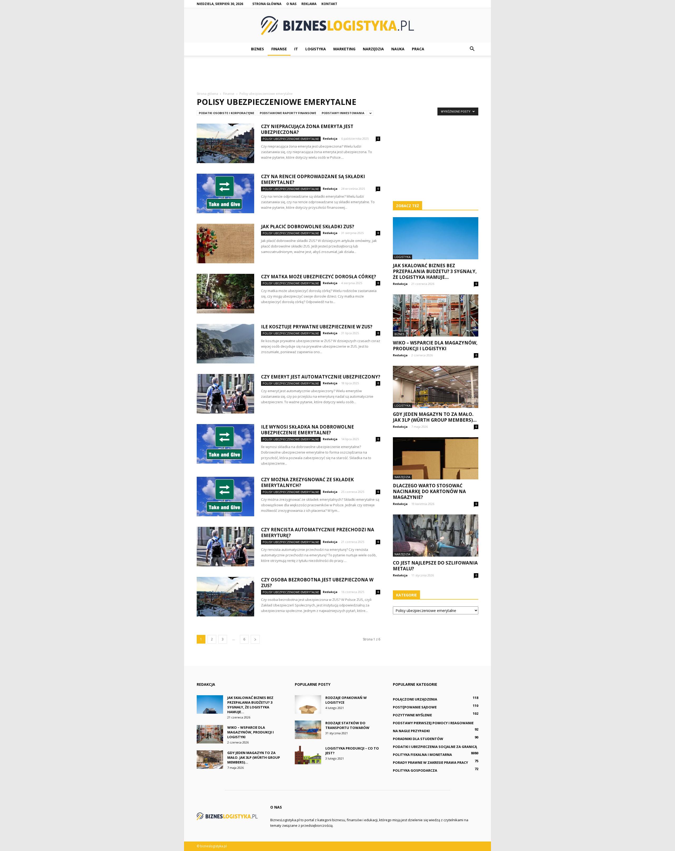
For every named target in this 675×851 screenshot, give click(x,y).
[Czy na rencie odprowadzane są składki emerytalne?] (225, 193)
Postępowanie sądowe (415, 707)
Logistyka (315, 48)
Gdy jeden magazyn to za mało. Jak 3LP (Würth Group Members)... (435, 417)
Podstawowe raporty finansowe (288, 113)
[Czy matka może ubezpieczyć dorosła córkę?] (225, 293)
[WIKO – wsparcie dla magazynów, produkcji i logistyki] (435, 315)
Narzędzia (373, 48)
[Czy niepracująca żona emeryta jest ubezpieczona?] (225, 143)
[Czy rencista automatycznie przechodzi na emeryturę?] (225, 546)
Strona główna (266, 4)
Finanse (279, 48)
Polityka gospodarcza (415, 770)
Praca (418, 48)
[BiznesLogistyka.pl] (337, 25)
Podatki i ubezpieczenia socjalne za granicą (435, 746)
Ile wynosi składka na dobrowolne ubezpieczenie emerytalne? (307, 430)
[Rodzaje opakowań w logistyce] (308, 704)
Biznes (257, 48)
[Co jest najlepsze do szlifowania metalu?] (435, 535)
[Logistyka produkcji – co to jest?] (308, 755)
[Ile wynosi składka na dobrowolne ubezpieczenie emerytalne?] (225, 444)
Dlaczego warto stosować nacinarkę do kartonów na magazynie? (429, 491)
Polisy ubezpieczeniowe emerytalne (291, 139)
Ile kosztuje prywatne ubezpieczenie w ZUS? (316, 327)
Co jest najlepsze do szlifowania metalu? (435, 566)
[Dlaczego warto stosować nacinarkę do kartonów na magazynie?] (435, 458)
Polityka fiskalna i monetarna (422, 754)
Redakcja (330, 138)
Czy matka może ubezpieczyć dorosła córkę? (318, 277)
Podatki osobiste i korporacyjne (226, 113)
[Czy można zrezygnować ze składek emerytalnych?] (225, 496)
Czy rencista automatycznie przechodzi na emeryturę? (317, 532)
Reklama (308, 4)
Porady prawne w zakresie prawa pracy (430, 762)
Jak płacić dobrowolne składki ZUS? (307, 226)
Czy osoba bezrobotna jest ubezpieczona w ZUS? (317, 583)
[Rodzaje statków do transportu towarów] (308, 730)
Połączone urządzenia (415, 699)
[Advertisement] (337, 74)
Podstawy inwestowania (343, 113)
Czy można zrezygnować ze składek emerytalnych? (307, 482)
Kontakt (329, 4)
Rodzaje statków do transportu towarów (347, 725)
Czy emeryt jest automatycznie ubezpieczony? (320, 377)
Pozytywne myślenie (412, 715)
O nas (291, 4)
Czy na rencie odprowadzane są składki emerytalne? (313, 179)
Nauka (397, 48)
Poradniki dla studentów (418, 738)
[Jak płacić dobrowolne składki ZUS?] (225, 243)
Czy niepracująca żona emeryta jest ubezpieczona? (307, 129)
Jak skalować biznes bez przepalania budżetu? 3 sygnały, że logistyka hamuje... (435, 271)
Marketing (344, 48)
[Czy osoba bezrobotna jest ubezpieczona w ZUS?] (225, 596)
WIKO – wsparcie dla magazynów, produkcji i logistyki (435, 346)
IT (296, 48)
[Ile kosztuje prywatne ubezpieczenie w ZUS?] (225, 343)
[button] (472, 49)
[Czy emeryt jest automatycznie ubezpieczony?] (225, 394)
